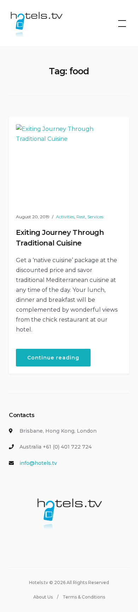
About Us (43, 597)
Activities (65, 216)
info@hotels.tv (38, 463)
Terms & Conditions (84, 597)
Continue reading (59, 360)
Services (95, 216)
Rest (80, 216)
